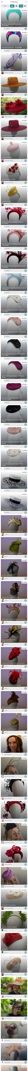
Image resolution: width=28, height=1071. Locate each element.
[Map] (25, 6)
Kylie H (6, 930)
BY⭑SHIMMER (7, 28)
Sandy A (6, 534)
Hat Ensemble (7, 1040)
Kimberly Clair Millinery (9, 72)
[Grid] (21, 6)
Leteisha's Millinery (8, 116)
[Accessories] (16, 6)
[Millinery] (12, 6)
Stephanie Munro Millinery (9, 776)
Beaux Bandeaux (8, 754)
